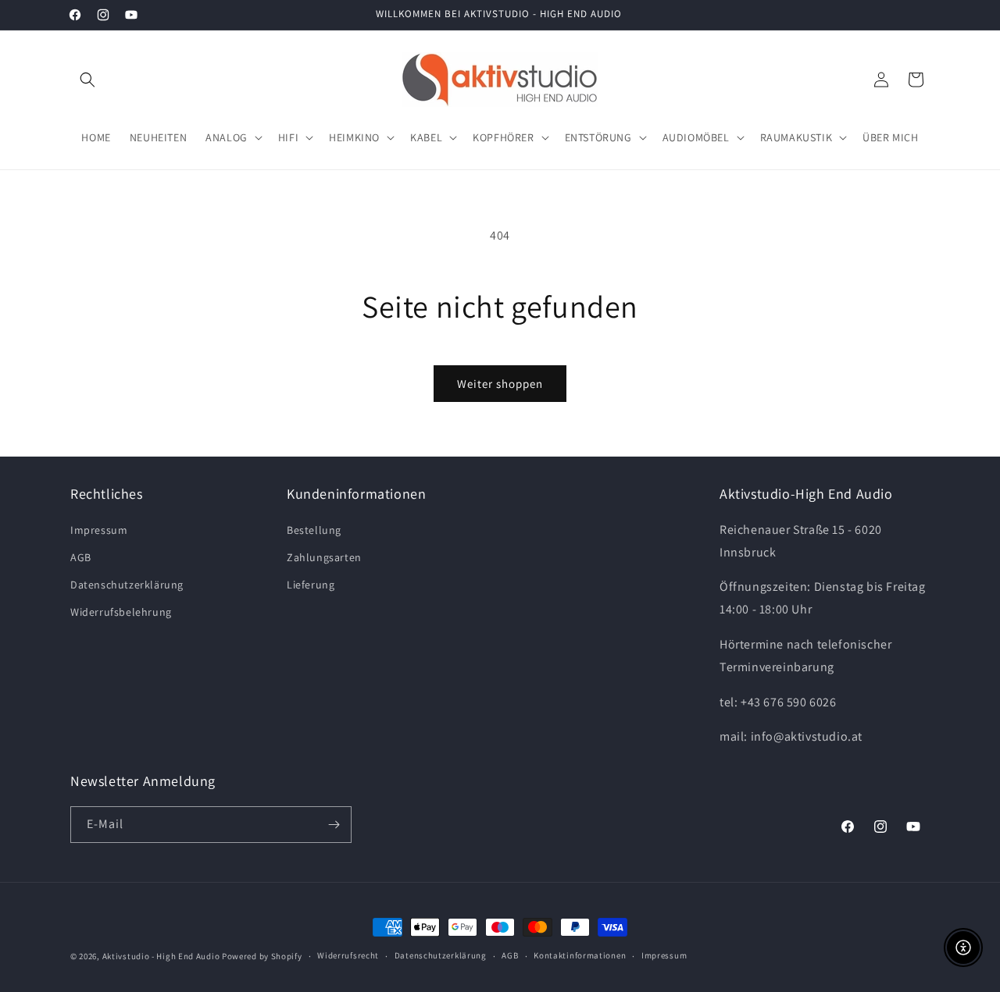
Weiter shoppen (500, 383)
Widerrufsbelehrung (121, 612)
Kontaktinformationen (580, 955)
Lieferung (310, 585)
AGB (80, 557)
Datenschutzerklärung (127, 585)
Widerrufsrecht (348, 955)
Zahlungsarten (324, 557)
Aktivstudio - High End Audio (161, 956)
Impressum (98, 530)
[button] (87, 79)
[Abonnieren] (333, 824)
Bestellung (314, 530)
